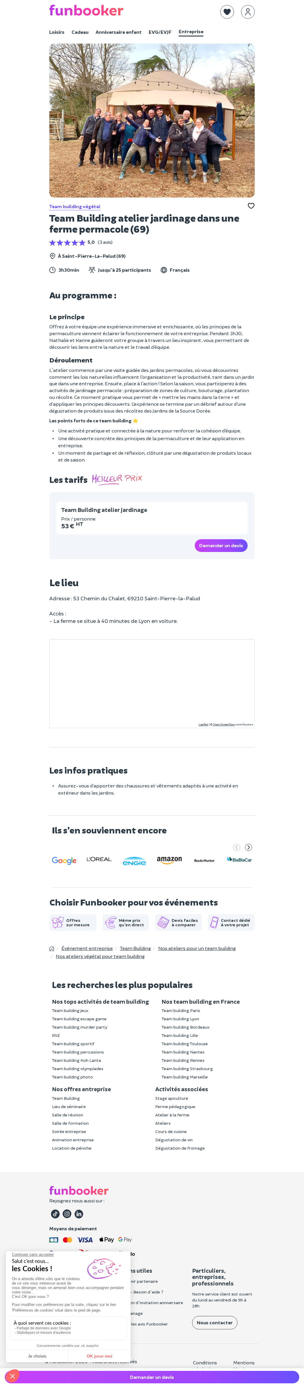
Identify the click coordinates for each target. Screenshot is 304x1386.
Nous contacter (215, 1322)
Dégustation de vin (174, 1139)
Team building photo (72, 1076)
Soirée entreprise (69, 1131)
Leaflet (203, 724)
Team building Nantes (183, 1051)
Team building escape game (79, 1018)
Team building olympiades (77, 1068)
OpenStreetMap (224, 724)
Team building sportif (73, 1043)
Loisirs (56, 32)
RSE (56, 1035)
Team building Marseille (185, 1076)
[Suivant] (248, 848)
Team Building (66, 1098)
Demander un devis (221, 545)
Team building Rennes (183, 1060)
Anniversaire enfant (119, 32)
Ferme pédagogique (175, 1106)
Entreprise (191, 31)
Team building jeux (70, 1010)
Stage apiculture (171, 1098)
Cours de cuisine (171, 1131)
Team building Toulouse (185, 1043)
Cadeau (80, 32)
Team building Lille (180, 1035)
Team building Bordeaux (186, 1026)
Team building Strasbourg (187, 1068)
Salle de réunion (67, 1114)
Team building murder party (79, 1026)
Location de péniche (71, 1148)
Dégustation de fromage (180, 1148)
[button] (227, 12)
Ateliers (163, 1123)
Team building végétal (74, 206)
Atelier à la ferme (172, 1114)
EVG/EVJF (160, 32)
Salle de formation (70, 1123)
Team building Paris (181, 1010)
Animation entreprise (73, 1139)
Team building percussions (78, 1051)
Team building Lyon (180, 1018)
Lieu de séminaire (69, 1106)
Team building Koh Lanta (76, 1060)
